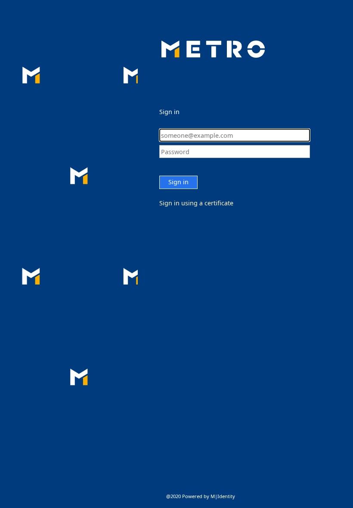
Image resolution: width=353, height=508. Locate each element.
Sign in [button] (178, 182)
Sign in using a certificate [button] (196, 203)
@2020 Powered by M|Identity (200, 496)
